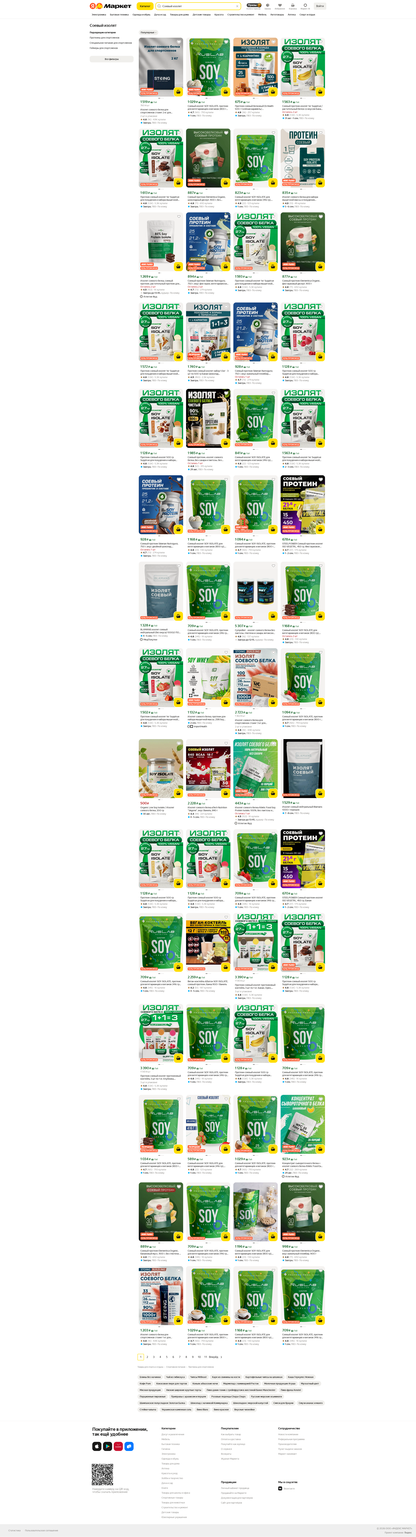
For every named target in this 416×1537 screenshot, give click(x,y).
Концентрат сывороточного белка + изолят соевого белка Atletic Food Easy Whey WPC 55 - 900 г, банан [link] (302, 1165)
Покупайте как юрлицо (233, 1444)
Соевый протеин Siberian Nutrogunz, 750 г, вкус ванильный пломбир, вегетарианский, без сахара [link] (254, 372)
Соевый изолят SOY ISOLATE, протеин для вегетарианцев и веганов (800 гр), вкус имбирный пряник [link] (255, 545)
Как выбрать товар (231, 1434)
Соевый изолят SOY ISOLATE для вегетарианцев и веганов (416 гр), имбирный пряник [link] (206, 1165)
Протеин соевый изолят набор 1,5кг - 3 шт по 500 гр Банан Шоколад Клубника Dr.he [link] (208, 372)
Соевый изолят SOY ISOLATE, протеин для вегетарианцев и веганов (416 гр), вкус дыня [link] (208, 1252)
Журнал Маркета (230, 1458)
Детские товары (170, 1512)
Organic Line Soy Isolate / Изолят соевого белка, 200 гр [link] (157, 809)
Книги (165, 1488)
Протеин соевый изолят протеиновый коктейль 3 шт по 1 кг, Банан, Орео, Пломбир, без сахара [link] (255, 986)
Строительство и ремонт (175, 1507)
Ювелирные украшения (174, 1517)
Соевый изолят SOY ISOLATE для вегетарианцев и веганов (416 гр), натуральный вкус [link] (253, 198)
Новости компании (288, 1434)
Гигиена (166, 1449)
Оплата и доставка (231, 1439)
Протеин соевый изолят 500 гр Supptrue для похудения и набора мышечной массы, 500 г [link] (299, 372)
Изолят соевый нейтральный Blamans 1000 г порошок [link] (302, 808)
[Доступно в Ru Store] (129, 1450)
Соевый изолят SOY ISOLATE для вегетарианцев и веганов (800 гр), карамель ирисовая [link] (253, 1252)
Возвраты (226, 1454)
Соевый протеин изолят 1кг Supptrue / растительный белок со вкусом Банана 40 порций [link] (302, 107)
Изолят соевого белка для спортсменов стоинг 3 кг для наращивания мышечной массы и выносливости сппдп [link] (252, 721)
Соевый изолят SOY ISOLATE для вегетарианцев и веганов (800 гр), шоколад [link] (300, 632)
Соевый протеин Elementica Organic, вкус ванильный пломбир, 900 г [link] (301, 1252)
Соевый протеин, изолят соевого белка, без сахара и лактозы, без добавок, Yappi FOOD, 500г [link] (205, 459)
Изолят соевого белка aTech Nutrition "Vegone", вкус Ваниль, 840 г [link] (207, 809)
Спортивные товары (172, 1497)
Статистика (14, 1530)
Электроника (168, 1454)
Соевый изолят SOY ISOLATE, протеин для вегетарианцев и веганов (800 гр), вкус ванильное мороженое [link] (208, 107)
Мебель (166, 1439)
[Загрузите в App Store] (96, 1450)
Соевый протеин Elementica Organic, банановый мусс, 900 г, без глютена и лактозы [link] (160, 1252)
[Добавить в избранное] (179, 42)
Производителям (287, 1444)
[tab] (99, 15)
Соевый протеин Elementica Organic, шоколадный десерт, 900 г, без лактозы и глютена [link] (207, 198)
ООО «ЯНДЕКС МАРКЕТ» (399, 1528)
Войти (320, 6)
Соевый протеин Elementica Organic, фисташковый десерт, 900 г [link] (301, 282)
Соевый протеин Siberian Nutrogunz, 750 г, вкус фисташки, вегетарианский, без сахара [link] (208, 282)
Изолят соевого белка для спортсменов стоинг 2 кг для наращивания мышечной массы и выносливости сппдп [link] (158, 111)
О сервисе (226, 1449)
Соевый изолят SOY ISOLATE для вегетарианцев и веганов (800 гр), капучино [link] (253, 1336)
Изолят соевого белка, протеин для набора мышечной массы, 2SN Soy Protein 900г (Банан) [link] (206, 718)
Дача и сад (167, 1483)
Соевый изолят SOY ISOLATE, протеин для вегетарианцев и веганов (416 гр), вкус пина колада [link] (160, 983)
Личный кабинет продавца (235, 1488)
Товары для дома (170, 1463)
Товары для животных (173, 1502)
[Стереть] (237, 6)
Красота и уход (169, 1473)
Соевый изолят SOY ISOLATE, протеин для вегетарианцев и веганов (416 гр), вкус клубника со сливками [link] (255, 899)
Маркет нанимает (287, 1454)
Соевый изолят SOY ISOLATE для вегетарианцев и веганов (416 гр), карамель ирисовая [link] (253, 459)
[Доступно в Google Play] (107, 1450)
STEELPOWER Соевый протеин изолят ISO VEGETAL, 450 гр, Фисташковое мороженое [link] (302, 545)
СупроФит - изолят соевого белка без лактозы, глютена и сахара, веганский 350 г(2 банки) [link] (255, 632)
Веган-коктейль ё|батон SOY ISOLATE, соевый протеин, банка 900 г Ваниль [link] (208, 983)
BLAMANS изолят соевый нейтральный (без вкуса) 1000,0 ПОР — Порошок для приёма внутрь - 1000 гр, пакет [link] (160, 631)
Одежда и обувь (170, 1458)
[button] (148, 32)
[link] (150, 1377)
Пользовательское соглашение (41, 1530)
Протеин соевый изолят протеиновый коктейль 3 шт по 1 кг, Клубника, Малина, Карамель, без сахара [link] (160, 1077)
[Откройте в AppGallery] (118, 1450)
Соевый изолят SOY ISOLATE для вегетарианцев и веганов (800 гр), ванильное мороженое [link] (206, 545)
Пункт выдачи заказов (290, 1449)
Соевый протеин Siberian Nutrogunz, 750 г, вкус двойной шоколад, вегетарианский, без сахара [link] (159, 545)
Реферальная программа (291, 1439)
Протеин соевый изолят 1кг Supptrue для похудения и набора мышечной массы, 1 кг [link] (159, 198)
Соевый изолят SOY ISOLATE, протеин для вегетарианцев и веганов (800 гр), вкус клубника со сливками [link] (302, 718)
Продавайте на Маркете (234, 1493)
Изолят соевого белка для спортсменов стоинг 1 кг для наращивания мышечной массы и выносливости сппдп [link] (158, 1336)
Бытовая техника (171, 1444)
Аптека (165, 1468)
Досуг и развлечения (173, 1434)
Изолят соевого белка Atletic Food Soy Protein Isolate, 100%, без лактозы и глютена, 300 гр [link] (255, 809)
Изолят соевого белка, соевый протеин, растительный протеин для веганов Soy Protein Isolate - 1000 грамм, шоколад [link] (159, 282)
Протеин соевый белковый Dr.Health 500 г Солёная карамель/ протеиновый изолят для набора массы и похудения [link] (254, 107)
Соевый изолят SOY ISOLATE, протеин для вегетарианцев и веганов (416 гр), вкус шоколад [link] (208, 1074)
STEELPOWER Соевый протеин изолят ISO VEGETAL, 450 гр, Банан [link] (302, 899)
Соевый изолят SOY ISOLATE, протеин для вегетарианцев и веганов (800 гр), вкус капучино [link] (208, 1336)
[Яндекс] (408, 1532)
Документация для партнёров (237, 1498)
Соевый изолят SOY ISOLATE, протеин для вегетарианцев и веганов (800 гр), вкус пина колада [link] (255, 1165)
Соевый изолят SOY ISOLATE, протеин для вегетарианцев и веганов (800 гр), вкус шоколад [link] (161, 1165)
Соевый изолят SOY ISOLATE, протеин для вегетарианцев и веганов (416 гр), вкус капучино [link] (302, 1336)
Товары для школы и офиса (176, 1493)
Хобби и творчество (172, 1478)
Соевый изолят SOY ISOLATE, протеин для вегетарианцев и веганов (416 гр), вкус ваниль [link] (302, 1074)
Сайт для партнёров (231, 1502)
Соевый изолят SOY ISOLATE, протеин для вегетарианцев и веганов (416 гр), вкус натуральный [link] (208, 632)
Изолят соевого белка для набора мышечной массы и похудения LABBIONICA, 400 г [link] (300, 198)
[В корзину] (178, 92)
